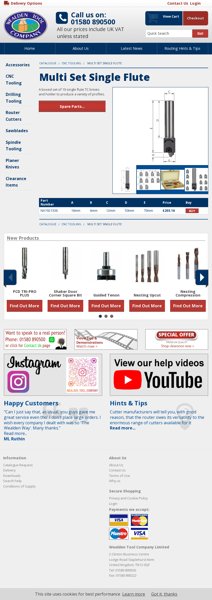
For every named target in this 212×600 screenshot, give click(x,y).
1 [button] (100, 316)
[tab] (124, 179)
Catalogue (47, 63)
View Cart (165, 16)
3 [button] (111, 316)
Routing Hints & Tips (182, 48)
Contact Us (117, 470)
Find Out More (24, 306)
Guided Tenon (106, 295)
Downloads (12, 475)
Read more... (122, 428)
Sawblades (17, 130)
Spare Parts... (72, 106)
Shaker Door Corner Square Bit (65, 293)
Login (113, 503)
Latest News (131, 48)
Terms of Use (119, 475)
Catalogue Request (18, 465)
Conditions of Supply (19, 486)
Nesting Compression (188, 293)
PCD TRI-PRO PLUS (24, 293)
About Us (81, 48)
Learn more (133, 594)
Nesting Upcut (147, 295)
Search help (12, 480)
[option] (24, 279)
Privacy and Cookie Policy (128, 498)
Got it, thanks (164, 594)
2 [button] (106, 316)
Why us (114, 480)
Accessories (18, 65)
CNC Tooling (71, 63)
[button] (10, 277)
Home (29, 48)
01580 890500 (93, 21)
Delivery (9, 470)
